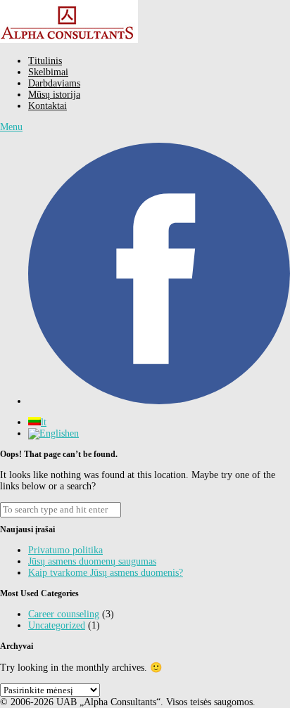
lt (43, 422)
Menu (11, 127)
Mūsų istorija (54, 94)
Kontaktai (47, 106)
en (74, 433)
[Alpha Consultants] (69, 39)
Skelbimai (48, 72)
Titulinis (45, 61)
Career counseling (63, 614)
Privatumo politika (65, 550)
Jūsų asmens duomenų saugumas (92, 561)
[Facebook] (159, 401)
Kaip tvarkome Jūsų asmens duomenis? (105, 572)
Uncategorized (56, 625)
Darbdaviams (54, 83)
